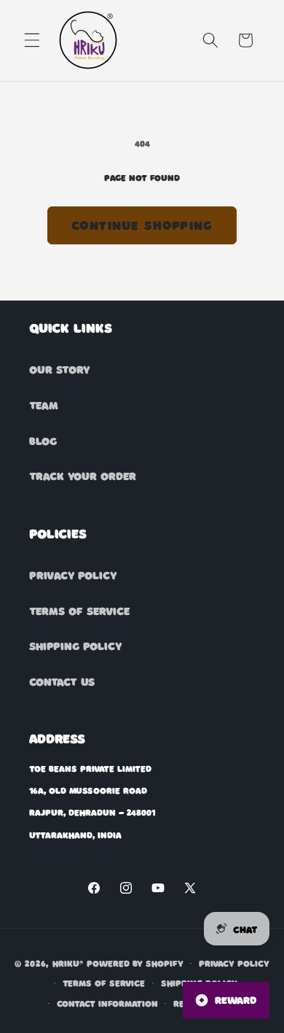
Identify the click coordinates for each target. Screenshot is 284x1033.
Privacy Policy (73, 575)
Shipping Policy (75, 645)
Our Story (59, 369)
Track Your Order (82, 475)
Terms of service (104, 982)
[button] (32, 40)
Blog (43, 440)
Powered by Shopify (135, 963)
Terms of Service (79, 610)
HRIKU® (67, 963)
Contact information (107, 1003)
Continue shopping (142, 225)
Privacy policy (234, 963)
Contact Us (62, 681)
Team (43, 405)
